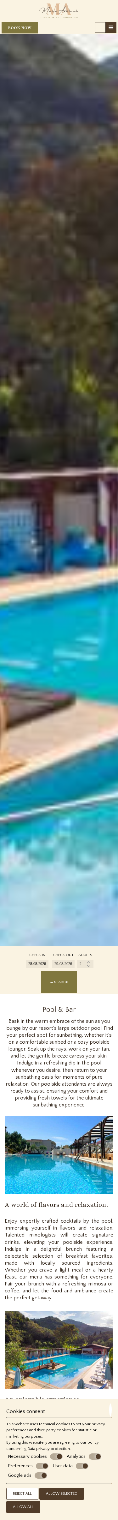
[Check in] (37, 964)
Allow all (23, 1507)
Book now (19, 27)
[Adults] (85, 964)
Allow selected (61, 1494)
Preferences (20, 1466)
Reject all (22, 1494)
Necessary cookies (27, 1456)
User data (63, 1466)
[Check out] (63, 964)
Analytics (76, 1456)
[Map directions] (100, 27)
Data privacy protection (48, 1448)
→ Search (59, 982)
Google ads (19, 1475)
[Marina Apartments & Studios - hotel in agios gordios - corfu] (59, 11)
